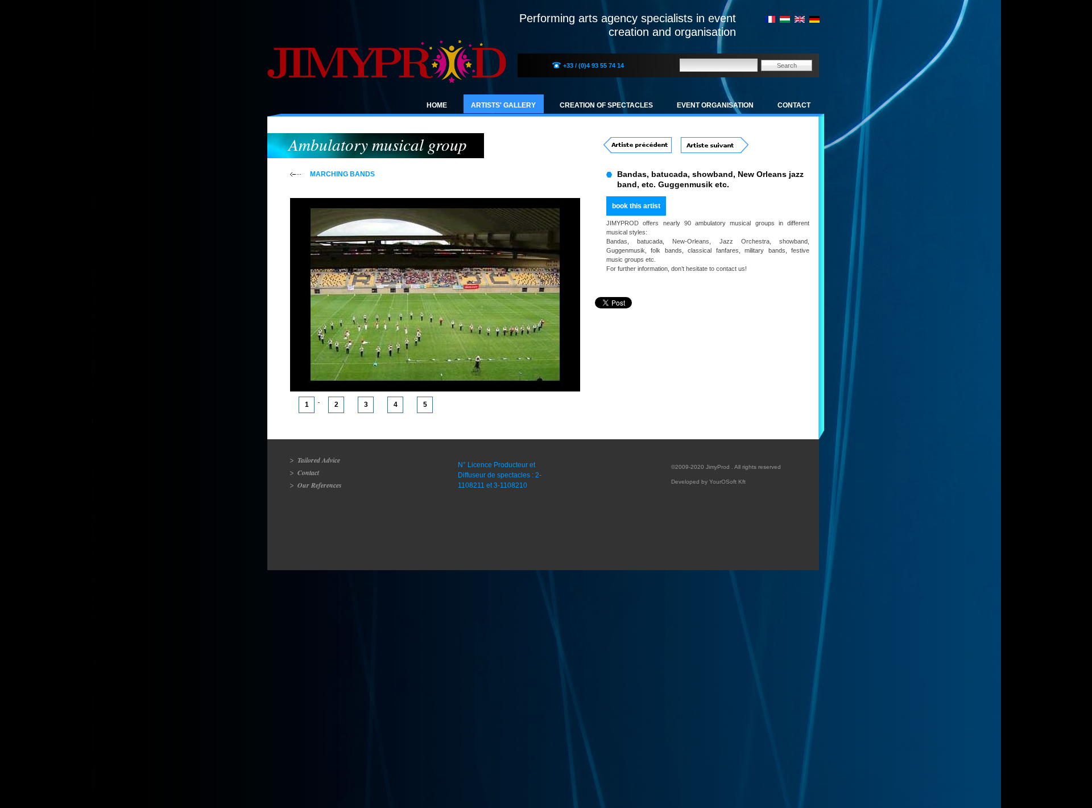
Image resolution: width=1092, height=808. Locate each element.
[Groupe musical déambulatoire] (770, 20)
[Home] (386, 48)
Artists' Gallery (503, 105)
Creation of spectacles (606, 105)
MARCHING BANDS (342, 174)
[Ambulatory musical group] (800, 20)
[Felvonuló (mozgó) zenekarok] (785, 20)
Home (437, 105)
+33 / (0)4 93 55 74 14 (593, 65)
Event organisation (715, 105)
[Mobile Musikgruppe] (814, 20)
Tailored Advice (318, 460)
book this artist (636, 206)
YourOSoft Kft (727, 482)
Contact (793, 105)
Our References (319, 485)
